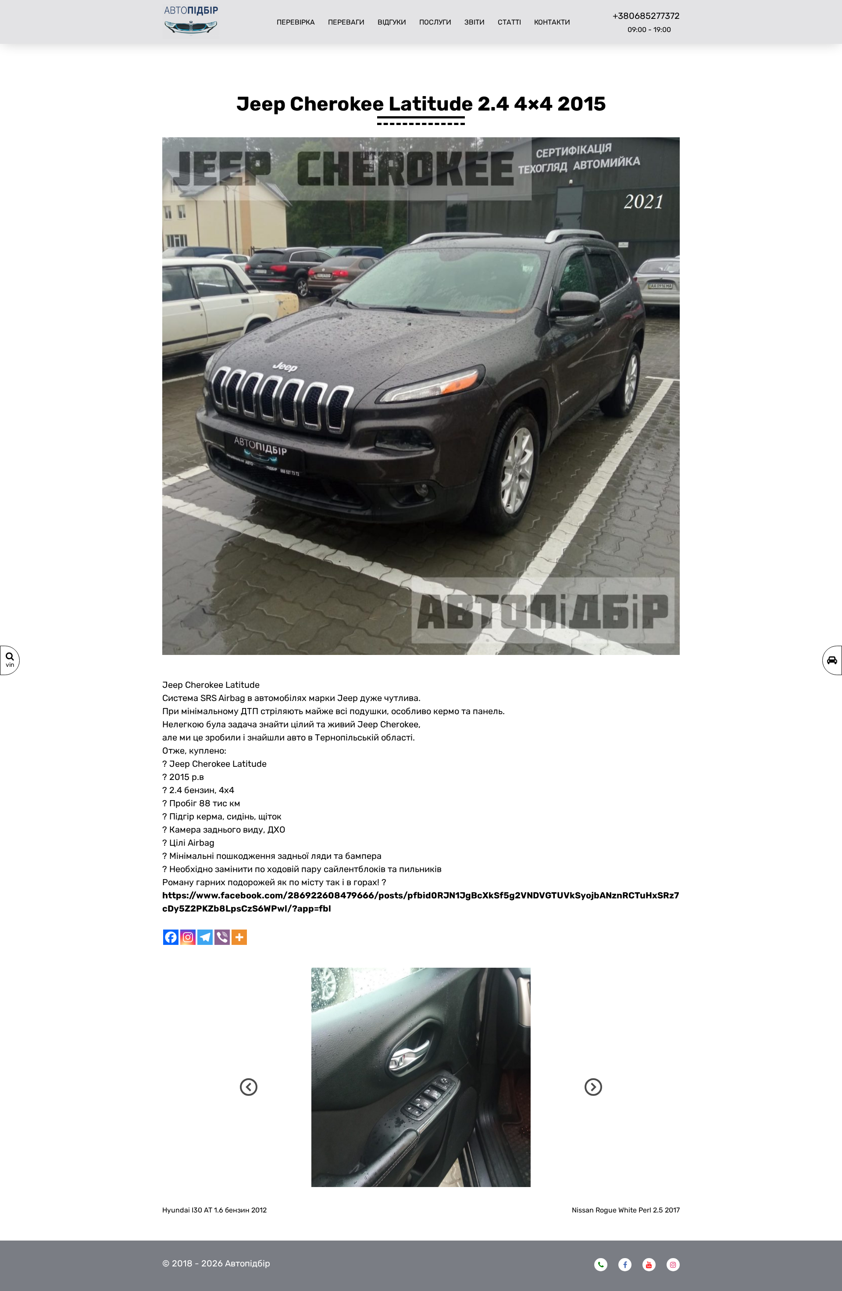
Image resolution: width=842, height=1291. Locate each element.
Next (593, 1087)
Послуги (435, 22)
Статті (509, 22)
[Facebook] (170, 937)
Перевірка (296, 22)
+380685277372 (646, 16)
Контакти (552, 22)
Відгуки (392, 22)
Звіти (474, 22)
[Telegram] (205, 937)
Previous (248, 1087)
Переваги (346, 22)
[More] (239, 937)
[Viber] (222, 937)
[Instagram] (188, 937)
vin (10, 665)
